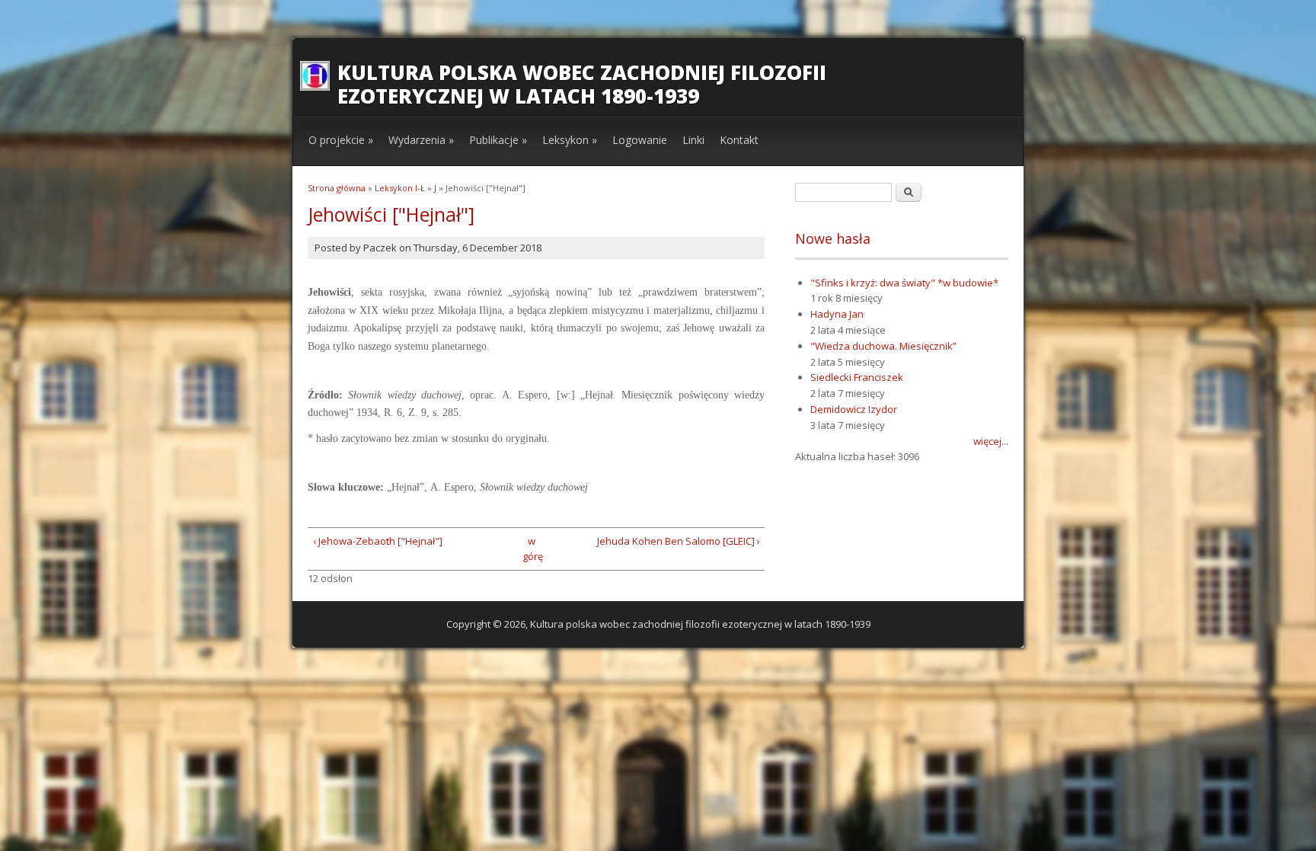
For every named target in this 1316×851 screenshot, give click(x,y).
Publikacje (498, 140)
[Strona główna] (315, 87)
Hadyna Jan (837, 314)
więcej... (990, 441)
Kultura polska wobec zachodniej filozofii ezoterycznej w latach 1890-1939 (581, 84)
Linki (693, 140)
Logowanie (639, 140)
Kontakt (739, 140)
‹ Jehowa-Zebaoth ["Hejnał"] (377, 541)
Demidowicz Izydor (853, 409)
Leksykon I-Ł (400, 188)
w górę (531, 549)
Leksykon (569, 140)
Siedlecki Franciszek (856, 377)
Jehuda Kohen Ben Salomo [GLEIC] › (678, 541)
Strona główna (337, 188)
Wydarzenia (421, 140)
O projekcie (340, 140)
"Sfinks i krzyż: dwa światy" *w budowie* (904, 283)
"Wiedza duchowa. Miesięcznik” (883, 346)
